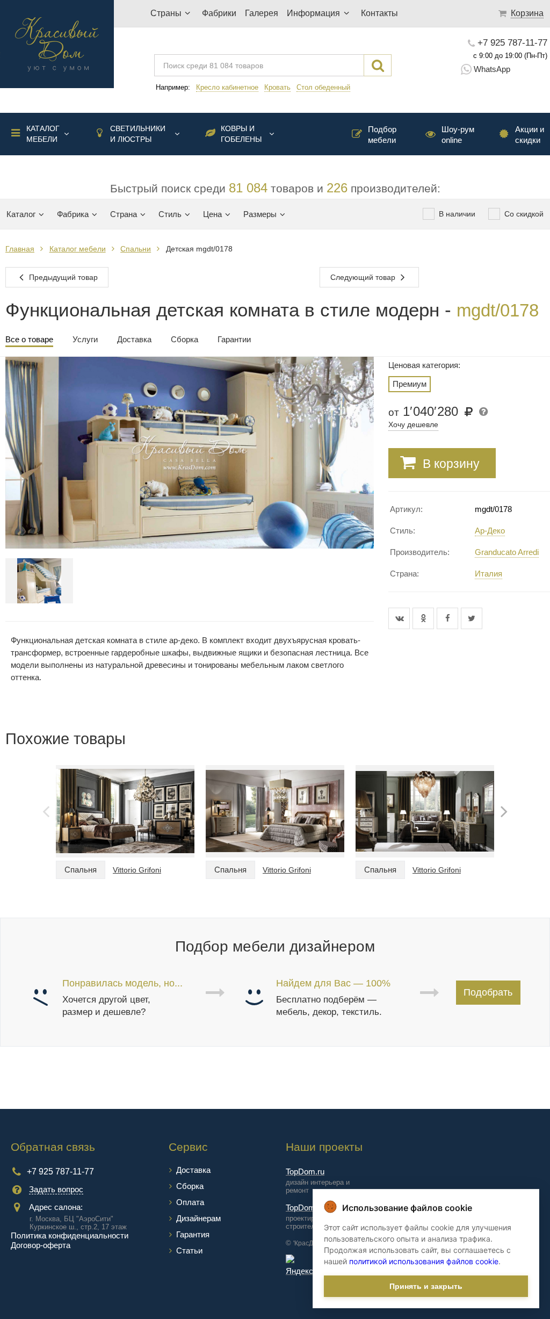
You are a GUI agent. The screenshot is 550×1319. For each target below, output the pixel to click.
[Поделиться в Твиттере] (471, 618)
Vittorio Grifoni (137, 870)
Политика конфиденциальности (69, 1235)
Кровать (277, 87)
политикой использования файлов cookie (423, 1261)
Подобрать (488, 992)
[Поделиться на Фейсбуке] (449, 618)
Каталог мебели (43, 133)
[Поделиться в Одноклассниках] (424, 618)
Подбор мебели (382, 135)
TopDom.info (308, 1207)
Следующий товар (363, 277)
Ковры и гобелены (241, 133)
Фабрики (219, 13)
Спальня (80, 869)
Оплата (190, 1202)
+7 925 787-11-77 (512, 43)
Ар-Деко (490, 530)
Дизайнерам (198, 1218)
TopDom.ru (305, 1171)
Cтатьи (189, 1250)
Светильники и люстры (137, 133)
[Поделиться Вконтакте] (400, 618)
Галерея (261, 13)
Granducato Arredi (507, 552)
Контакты (379, 13)
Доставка (193, 1169)
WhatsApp (492, 69)
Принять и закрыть (425, 1286)
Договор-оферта (40, 1245)
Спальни (135, 248)
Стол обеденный (323, 87)
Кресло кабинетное (227, 87)
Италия (488, 573)
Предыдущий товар (62, 277)
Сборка (190, 1186)
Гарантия (192, 1234)
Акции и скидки (529, 135)
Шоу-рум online (458, 135)
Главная (19, 248)
